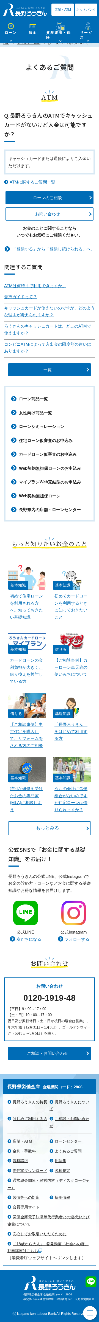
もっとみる (47, 828)
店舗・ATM (62, 10)
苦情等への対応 (26, 1197)
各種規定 (62, 1170)
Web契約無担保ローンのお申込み (49, 468)
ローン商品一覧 (33, 398)
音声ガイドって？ (20, 296)
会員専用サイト (26, 1207)
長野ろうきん (25, 9)
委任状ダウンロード (30, 1170)
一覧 (47, 369)
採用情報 (62, 1197)
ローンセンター (68, 1141)
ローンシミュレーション (41, 426)
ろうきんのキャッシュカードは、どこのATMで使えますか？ (47, 330)
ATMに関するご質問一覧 (32, 182)
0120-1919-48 (49, 997)
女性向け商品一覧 (35, 412)
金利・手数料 (24, 1151)
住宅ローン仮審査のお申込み (45, 440)
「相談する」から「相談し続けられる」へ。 (53, 249)
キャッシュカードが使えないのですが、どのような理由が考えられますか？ (49, 311)
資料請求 (20, 1160)
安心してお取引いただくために (40, 1234)
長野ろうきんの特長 (30, 1102)
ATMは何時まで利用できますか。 (35, 285)
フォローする (77, 939)
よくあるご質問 (68, 1151)
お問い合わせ (47, 214)
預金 (33, 32)
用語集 (60, 1160)
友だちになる (28, 939)
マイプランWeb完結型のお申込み (49, 482)
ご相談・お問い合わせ (47, 1053)
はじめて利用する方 (30, 1119)
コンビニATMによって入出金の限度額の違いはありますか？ (47, 348)
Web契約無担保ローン (39, 496)
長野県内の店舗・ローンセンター (49, 509)
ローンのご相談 (47, 197)
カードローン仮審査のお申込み (47, 454)
